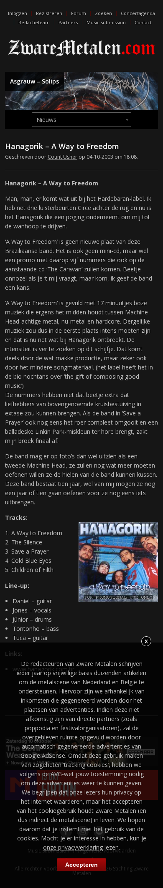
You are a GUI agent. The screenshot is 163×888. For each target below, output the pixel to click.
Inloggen (17, 13)
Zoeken (103, 13)
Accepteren (81, 864)
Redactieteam (34, 22)
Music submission (106, 22)
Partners (68, 22)
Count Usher (62, 156)
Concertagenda (138, 13)
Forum (78, 13)
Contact (143, 22)
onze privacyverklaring (73, 847)
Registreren (49, 13)
